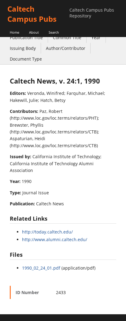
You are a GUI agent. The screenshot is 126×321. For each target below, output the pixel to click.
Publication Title (26, 37)
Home (14, 32)
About (34, 32)
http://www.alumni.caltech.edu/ (54, 239)
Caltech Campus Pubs (32, 14)
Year (96, 37)
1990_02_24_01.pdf (41, 268)
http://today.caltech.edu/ (47, 232)
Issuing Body (23, 48)
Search (54, 32)
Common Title (67, 37)
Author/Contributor (65, 48)
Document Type (26, 59)
